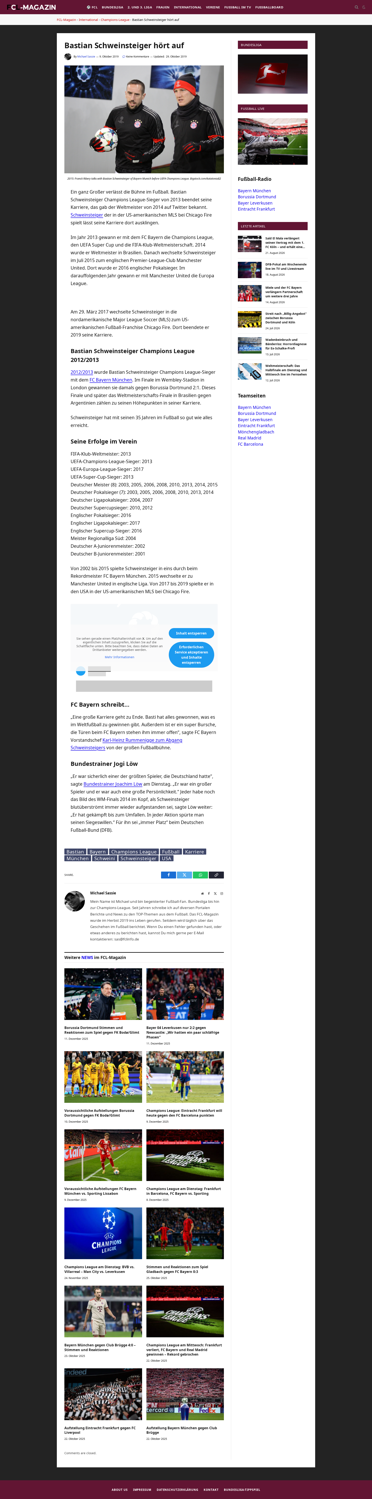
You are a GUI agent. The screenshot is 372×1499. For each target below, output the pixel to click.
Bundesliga (112, 7)
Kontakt (211, 1490)
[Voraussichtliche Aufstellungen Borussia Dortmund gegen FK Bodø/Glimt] (103, 1077)
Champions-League (115, 19)
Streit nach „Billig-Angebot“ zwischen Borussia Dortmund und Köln (286, 318)
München (78, 858)
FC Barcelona (250, 444)
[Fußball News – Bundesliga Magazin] (31, 7)
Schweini (104, 858)
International (188, 7)
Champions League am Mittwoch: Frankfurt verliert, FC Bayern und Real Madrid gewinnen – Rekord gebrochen (184, 1350)
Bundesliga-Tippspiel (242, 1490)
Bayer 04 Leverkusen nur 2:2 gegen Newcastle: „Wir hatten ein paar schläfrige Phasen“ (182, 1033)
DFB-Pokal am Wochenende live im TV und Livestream (286, 266)
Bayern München (254, 191)
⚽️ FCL (92, 7)
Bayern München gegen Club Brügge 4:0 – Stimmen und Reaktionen (100, 1347)
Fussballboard (269, 7)
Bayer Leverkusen (255, 203)
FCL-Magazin (66, 19)
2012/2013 (82, 372)
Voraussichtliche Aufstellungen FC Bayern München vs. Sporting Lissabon (100, 1191)
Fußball (171, 852)
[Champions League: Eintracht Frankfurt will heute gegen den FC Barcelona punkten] (185, 1077)
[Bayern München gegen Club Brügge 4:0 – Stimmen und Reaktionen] (103, 1311)
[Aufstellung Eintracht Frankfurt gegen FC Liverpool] (103, 1394)
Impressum (142, 1490)
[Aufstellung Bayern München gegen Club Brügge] (185, 1394)
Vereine (213, 7)
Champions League (134, 852)
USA (166, 858)
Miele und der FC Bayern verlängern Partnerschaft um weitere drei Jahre (284, 292)
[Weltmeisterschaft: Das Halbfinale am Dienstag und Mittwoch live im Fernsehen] (250, 371)
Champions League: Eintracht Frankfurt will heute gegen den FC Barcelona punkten (184, 1113)
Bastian (75, 852)
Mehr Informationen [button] (119, 657)
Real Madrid (249, 438)
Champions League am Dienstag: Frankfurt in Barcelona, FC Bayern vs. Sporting (183, 1191)
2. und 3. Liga (140, 7)
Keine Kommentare (137, 56)
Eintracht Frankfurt (256, 209)
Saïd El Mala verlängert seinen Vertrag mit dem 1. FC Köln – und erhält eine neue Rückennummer (284, 242)
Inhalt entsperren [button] (191, 633)
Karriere (194, 852)
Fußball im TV (237, 7)
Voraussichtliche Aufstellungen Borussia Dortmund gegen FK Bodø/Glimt (99, 1113)
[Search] (356, 7)
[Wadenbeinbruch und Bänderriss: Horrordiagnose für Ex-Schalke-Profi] (250, 345)
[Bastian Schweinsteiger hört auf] (144, 172)
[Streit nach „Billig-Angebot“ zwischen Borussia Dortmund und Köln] (250, 319)
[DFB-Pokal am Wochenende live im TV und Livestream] (250, 270)
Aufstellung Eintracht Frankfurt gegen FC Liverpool (100, 1430)
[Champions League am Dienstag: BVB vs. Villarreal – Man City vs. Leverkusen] (103, 1233)
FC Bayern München (111, 380)
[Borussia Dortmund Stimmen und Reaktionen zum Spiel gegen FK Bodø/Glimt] (103, 994)
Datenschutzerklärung (177, 1490)
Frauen (163, 7)
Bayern (98, 852)
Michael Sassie (86, 56)
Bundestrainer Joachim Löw (113, 784)
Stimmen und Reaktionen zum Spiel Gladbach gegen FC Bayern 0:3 (177, 1269)
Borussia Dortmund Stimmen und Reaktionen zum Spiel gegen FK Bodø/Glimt (101, 1030)
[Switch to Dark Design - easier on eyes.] (363, 7)
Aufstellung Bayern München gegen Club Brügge (181, 1430)
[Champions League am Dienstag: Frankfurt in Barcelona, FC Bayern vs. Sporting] (185, 1155)
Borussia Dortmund (257, 197)
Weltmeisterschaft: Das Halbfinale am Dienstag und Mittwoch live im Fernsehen (286, 370)
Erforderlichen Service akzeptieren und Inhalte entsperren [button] (191, 655)
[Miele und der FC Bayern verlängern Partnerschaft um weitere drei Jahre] (250, 293)
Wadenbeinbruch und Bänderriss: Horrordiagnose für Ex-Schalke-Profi (286, 344)
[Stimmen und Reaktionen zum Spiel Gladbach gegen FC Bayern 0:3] (185, 1233)
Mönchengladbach (256, 432)
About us (119, 1490)
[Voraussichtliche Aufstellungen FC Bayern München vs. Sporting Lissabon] (103, 1155)
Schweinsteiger (87, 215)
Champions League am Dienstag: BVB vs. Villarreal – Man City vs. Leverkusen (99, 1269)
